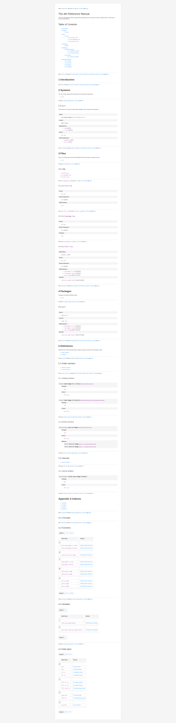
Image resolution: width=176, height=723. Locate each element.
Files (62, 84)
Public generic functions (86, 555)
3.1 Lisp (66, 36)
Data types (64, 508)
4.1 (67, 45)
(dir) (73, 8)
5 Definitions (65, 47)
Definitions (63, 285)
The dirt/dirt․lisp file (78, 675)
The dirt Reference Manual (77, 74)
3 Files (63, 34)
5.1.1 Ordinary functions (73, 51)
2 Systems (64, 30)
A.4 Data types (68, 66)
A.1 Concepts (68, 61)
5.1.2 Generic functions (73, 53)
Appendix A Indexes (66, 59)
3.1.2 (74, 39)
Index (86, 8)
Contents (82, 8)
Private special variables (92, 623)
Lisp (63, 160)
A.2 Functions (68, 62)
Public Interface (65, 352)
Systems (63, 74)
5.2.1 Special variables (73, 56)
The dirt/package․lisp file (79, 688)
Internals (64, 354)
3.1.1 (73, 37)
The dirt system (77, 666)
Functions (64, 505)
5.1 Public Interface (69, 49)
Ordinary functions (66, 367)
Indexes (63, 340)
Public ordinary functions (86, 545)
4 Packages (64, 44)
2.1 (67, 32)
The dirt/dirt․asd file (78, 672)
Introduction (64, 8)
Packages (63, 148)
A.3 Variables (68, 64)
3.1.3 (73, 41)
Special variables (66, 462)
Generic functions (66, 369)
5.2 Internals (68, 55)
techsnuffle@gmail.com (79, 117)
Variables (64, 506)
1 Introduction (65, 28)
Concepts (64, 503)
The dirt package (77, 669)
